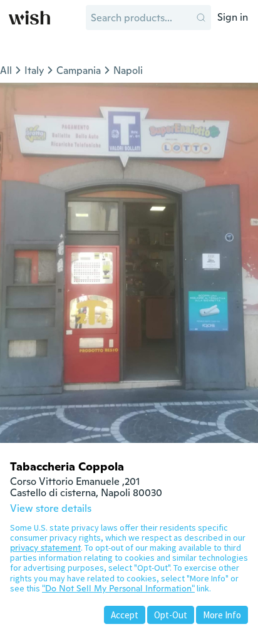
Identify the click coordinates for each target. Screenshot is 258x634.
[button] (201, 17)
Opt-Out (170, 615)
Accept (124, 615)
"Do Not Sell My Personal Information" (118, 588)
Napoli (128, 70)
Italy (34, 70)
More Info (222, 615)
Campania (78, 70)
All (6, 70)
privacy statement (45, 547)
